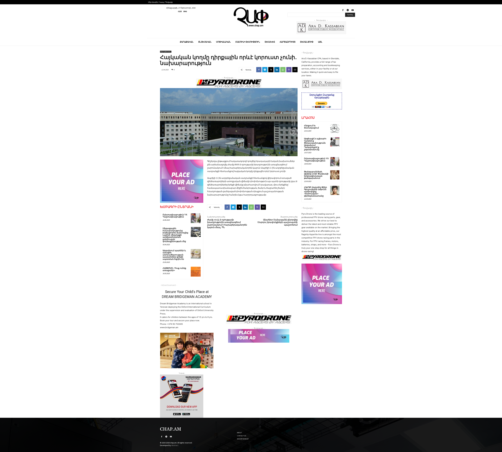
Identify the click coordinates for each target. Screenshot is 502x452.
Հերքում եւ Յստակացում (311, 126)
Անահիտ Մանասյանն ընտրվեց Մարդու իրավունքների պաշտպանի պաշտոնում (278, 222)
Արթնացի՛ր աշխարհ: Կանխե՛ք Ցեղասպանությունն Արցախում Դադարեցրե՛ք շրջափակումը (315, 144)
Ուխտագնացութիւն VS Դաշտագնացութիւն (175, 216)
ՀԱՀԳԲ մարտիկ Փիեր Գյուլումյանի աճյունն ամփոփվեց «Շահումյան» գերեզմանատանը (315, 191)
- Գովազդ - (307, 52)
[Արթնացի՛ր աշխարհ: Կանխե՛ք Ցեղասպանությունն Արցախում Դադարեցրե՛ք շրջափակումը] (334, 141)
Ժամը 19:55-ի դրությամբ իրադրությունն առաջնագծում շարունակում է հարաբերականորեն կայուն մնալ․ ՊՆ (227, 223)
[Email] (295, 69)
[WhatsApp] (283, 69)
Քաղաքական (166, 52)
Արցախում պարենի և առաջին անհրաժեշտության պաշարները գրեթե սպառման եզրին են (174, 254)
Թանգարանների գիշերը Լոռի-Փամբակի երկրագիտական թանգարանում (316, 175)
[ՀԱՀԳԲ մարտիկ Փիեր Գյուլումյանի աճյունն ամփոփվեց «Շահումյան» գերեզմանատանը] (334, 190)
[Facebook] (343, 10)
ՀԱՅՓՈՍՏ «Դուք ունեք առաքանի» (174, 269)
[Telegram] (348, 10)
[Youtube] (352, 10)
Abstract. (175, 445)
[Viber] (289, 69)
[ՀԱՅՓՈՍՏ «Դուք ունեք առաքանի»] (196, 272)
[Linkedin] (276, 69)
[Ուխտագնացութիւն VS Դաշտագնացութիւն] (196, 218)
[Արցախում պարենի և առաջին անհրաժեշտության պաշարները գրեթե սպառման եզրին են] (196, 254)
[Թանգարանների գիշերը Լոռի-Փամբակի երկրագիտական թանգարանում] (334, 174)
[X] (270, 69)
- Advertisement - (168, 285)
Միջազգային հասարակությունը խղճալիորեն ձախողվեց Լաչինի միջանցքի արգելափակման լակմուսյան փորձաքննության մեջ (175, 235)
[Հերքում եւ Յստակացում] (334, 128)
